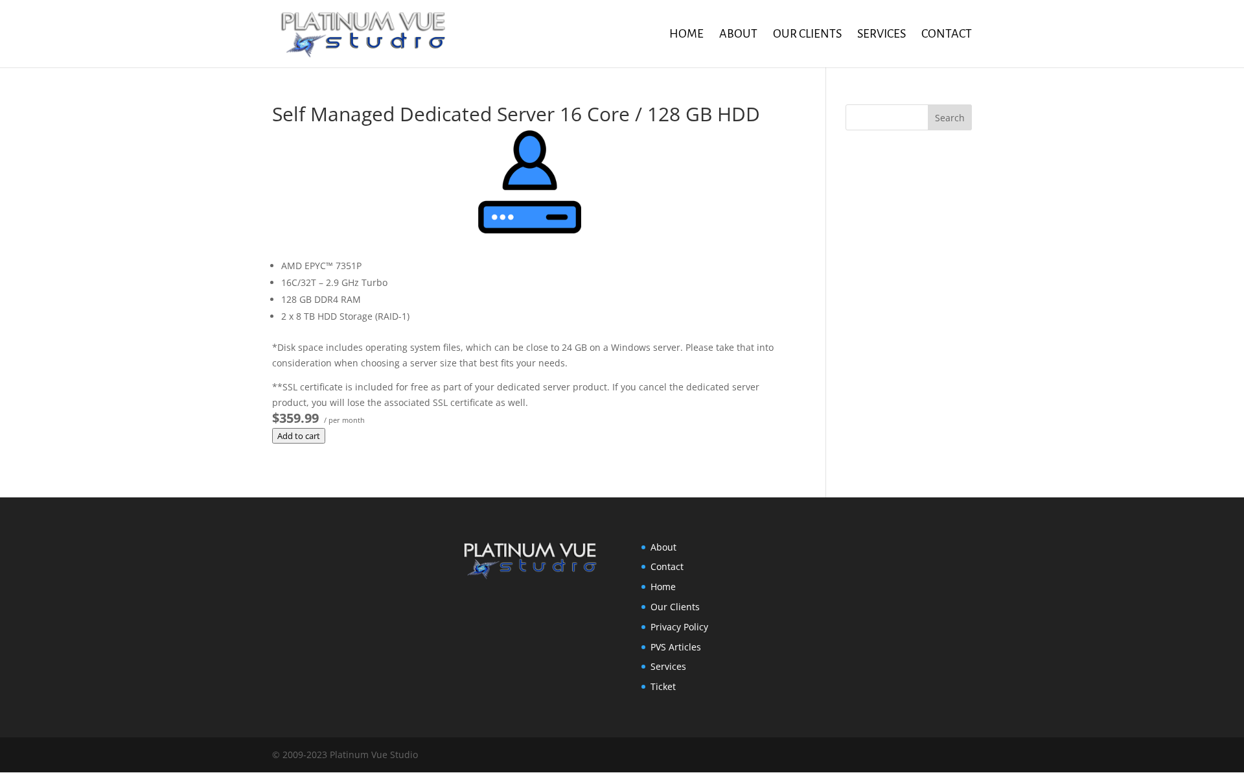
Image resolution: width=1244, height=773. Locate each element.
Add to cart (298, 436)
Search (950, 118)
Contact (946, 34)
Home (686, 34)
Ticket (663, 686)
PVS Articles (676, 647)
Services (881, 34)
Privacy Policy (679, 627)
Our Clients (807, 34)
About (738, 34)
